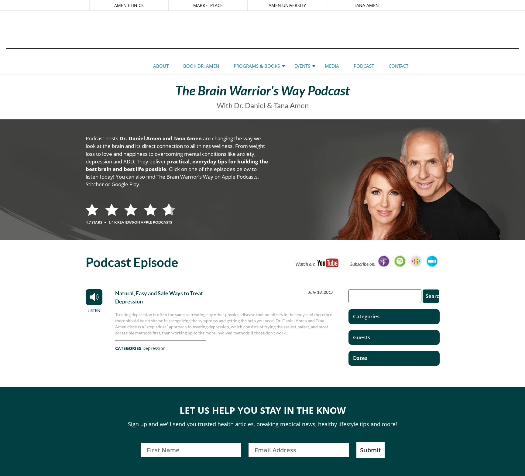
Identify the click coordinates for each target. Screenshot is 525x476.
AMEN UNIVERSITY (287, 5)
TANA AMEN (366, 5)
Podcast (364, 66)
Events (302, 66)
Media (332, 66)
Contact (398, 66)
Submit (370, 450)
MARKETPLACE (208, 5)
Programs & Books (257, 66)
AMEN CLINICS (129, 5)
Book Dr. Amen (201, 66)
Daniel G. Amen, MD (262, 34)
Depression (154, 348)
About (161, 66)
